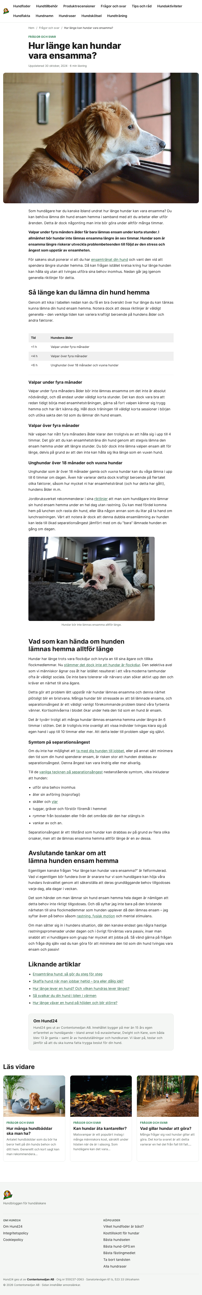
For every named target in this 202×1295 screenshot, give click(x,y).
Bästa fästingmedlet (119, 1253)
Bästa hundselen (116, 1240)
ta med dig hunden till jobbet (100, 751)
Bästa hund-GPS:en (119, 1246)
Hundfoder (22, 6)
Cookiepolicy (13, 1240)
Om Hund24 (12, 1226)
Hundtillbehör (47, 6)
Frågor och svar (113, 6)
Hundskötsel (91, 16)
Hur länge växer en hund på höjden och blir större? (75, 1003)
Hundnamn (44, 16)
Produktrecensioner (79, 6)
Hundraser (67, 16)
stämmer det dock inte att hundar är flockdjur (102, 665)
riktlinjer (101, 499)
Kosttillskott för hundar (121, 1233)
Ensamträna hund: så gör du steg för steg (67, 974)
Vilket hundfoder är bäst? (123, 1226)
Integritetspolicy (15, 1233)
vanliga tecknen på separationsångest (71, 772)
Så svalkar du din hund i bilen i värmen (64, 996)
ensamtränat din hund (109, 259)
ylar (55, 802)
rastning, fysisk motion (96, 916)
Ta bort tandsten (116, 1260)
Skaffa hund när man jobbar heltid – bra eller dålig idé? (78, 981)
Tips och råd (142, 6)
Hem (31, 27)
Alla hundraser (114, 1266)
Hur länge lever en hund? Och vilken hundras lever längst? (81, 988)
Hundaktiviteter (169, 6)
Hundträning (117, 16)
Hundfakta (21, 16)
